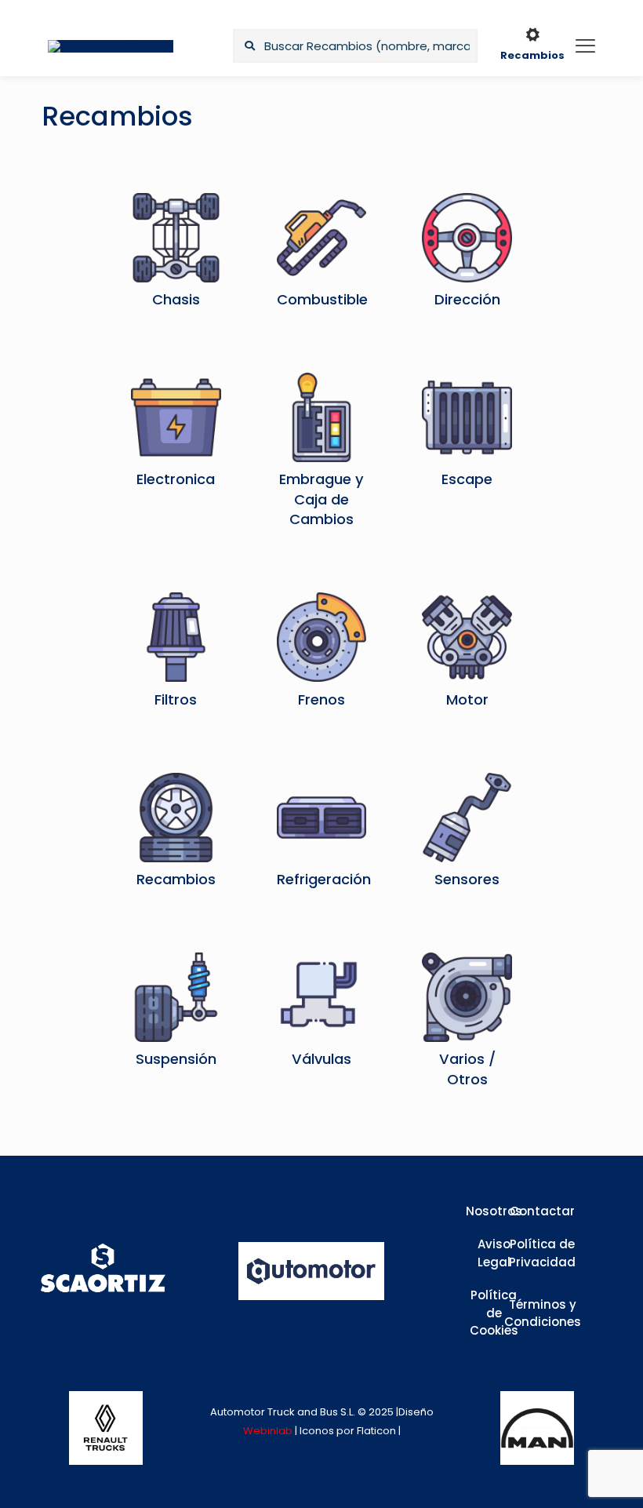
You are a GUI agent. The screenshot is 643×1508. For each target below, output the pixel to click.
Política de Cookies (494, 1313)
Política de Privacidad (542, 1253)
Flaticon (376, 1430)
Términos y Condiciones (542, 1313)
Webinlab (269, 1430)
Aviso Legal (494, 1253)
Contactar (542, 1211)
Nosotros (494, 1211)
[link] (106, 1428)
